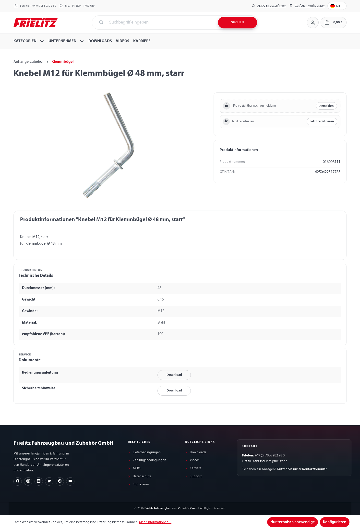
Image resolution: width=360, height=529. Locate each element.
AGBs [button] (137, 468)
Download (174, 375)
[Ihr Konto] (312, 22)
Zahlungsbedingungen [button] (149, 460)
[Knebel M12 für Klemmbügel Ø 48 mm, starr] (108, 145)
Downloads (198, 452)
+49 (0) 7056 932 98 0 (43, 5)
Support (196, 476)
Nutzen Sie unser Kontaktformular (301, 469)
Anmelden (326, 106)
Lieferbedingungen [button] (147, 452)
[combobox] (160, 22)
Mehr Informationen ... (155, 522)
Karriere (195, 468)
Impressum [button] (141, 484)
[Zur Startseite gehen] (35, 22)
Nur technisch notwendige (292, 522)
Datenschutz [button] (142, 476)
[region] (109, 145)
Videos (195, 460)
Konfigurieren (334, 522)
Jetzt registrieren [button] (322, 121)
